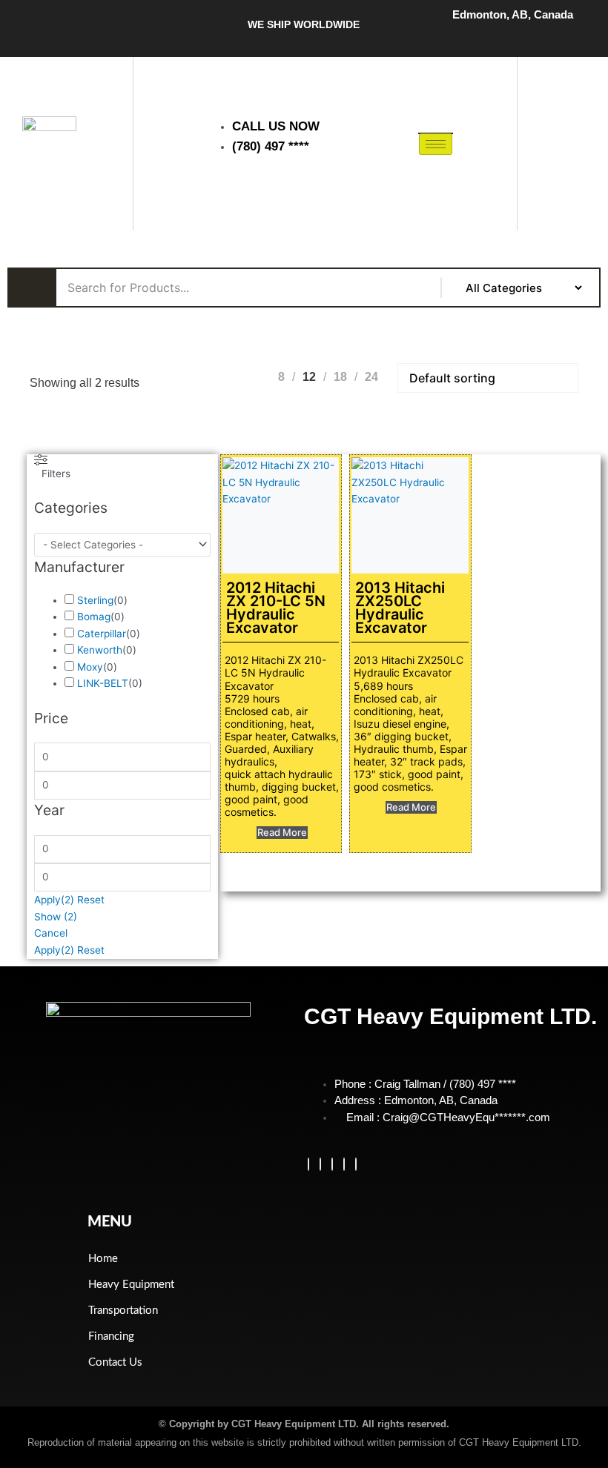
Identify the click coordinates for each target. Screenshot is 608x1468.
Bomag (93, 616)
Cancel (50, 933)
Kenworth (99, 650)
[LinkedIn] (332, 1164)
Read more (282, 832)
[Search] (560, 183)
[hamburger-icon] (435, 144)
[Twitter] (320, 1164)
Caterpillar (101, 634)
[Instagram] (356, 1164)
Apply (54, 900)
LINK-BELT (102, 683)
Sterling (95, 600)
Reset (91, 900)
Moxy (90, 667)
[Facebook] (308, 1164)
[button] (558, 97)
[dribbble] (344, 1164)
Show (55, 917)
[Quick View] (249, 833)
